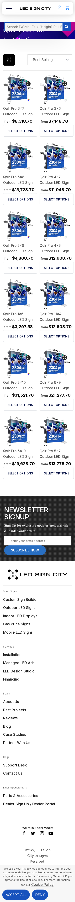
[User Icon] (59, 8)
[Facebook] (24, 833)
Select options (20, 131)
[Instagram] (42, 833)
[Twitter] (33, 833)
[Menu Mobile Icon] (9, 10)
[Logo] (35, 8)
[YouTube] (51, 833)
